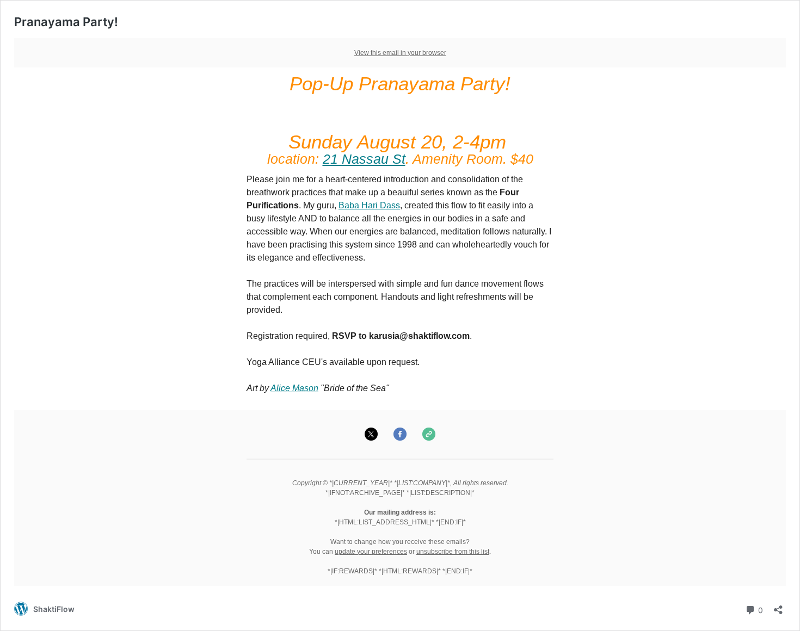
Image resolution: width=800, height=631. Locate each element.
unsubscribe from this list (452, 551)
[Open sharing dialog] (778, 606)
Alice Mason (294, 388)
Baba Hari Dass (369, 205)
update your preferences (371, 551)
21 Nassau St (364, 158)
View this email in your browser (400, 53)
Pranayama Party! (66, 22)
